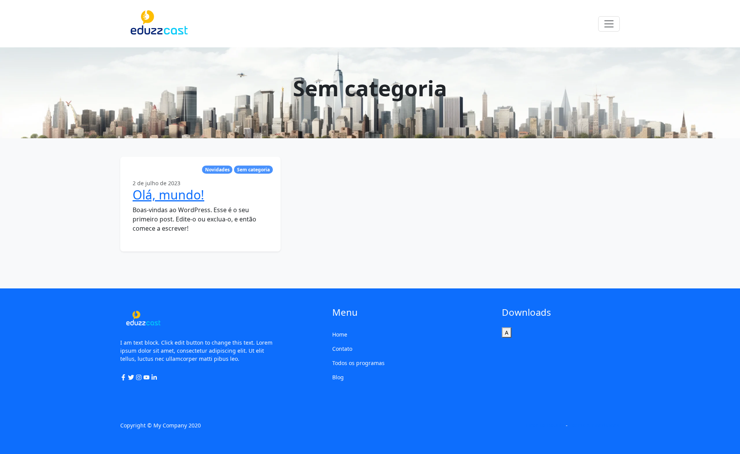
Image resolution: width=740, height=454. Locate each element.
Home (339, 334)
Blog (338, 377)
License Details (545, 425)
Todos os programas (358, 363)
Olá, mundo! (168, 194)
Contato (342, 348)
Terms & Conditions (594, 425)
